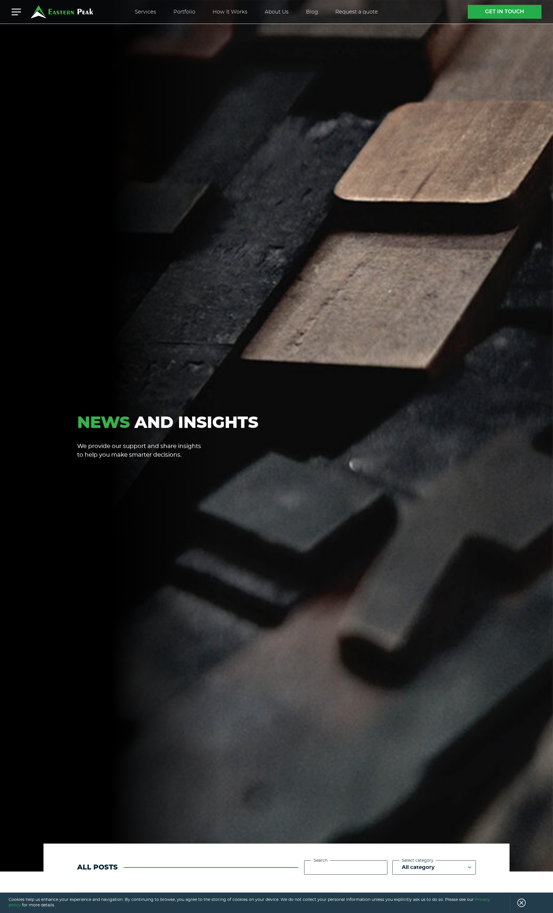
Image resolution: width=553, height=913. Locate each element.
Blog (312, 12)
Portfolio (184, 12)
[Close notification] (518, 903)
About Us (277, 12)
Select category (417, 861)
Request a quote (356, 12)
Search (320, 861)
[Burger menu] (16, 12)
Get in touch (504, 11)
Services (145, 12)
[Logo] (62, 11)
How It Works (230, 12)
